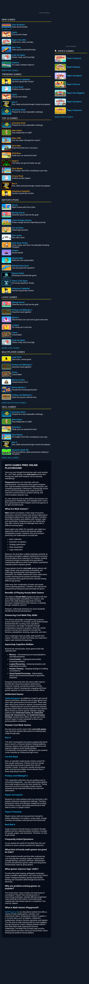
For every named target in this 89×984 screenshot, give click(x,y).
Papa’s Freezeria (13, 812)
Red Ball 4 (10, 824)
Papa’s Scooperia (13, 795)
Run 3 (8, 737)
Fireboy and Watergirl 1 (16, 776)
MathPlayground (11, 912)
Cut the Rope (11, 756)
